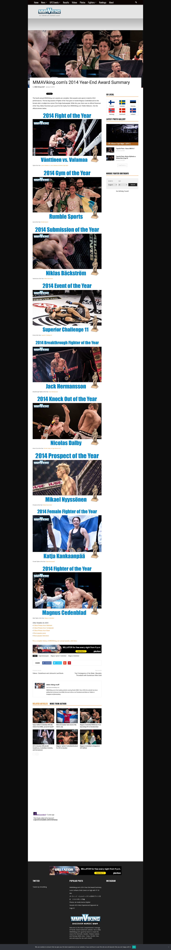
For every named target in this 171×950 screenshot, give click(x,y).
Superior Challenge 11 (46, 335)
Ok (134, 947)
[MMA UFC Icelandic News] (132, 110)
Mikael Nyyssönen (47, 505)
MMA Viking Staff (39, 87)
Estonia (133, 106)
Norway (111, 114)
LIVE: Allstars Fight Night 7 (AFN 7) (119, 143)
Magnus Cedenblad (49, 618)
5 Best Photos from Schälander (44, 628)
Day (120, 181)
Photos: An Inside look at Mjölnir (79, 902)
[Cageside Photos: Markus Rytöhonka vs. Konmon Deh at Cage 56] (110, 158)
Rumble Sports (44, 222)
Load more (122, 165)
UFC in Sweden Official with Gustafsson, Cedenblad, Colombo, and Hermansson (43, 748)
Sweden (122, 106)
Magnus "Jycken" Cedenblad (58, 656)
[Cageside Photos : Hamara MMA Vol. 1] (110, 150)
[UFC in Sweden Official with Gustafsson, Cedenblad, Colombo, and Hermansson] (43, 736)
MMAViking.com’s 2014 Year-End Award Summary (85, 887)
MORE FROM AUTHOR (58, 703)
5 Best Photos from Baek (42, 630)
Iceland (133, 114)
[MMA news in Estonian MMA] (132, 102)
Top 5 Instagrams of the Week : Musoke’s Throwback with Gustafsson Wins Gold (88, 674)
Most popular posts (40, 633)
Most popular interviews (41, 636)
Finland (111, 106)
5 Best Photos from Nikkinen (43, 625)
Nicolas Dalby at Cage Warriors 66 (52, 448)
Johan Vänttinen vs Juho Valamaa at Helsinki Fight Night (54, 165)
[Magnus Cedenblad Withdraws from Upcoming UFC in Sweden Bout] (91, 715)
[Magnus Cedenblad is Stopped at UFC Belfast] (91, 736)
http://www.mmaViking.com (52, 687)
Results (66, 2)
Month (110, 181)
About (111, 2)
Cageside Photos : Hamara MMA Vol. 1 (125, 148)
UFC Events (54, 2)
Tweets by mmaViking (40, 887)
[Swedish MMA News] (111, 102)
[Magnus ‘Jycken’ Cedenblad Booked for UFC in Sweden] (67, 736)
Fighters (91, 2)
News (43, 2)
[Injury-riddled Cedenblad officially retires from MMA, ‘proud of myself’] (43, 715)
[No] (169, 947)
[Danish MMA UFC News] (122, 110)
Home (36, 2)
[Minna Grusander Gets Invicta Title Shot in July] (67, 715)
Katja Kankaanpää (50, 561)
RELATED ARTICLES (40, 703)
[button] (136, 2)
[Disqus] (67, 784)
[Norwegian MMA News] (111, 110)
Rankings (102, 2)
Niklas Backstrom (48, 278)
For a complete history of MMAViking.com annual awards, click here (55, 641)
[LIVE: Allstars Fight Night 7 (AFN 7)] (122, 134)
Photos (82, 2)
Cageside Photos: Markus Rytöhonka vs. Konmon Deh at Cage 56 (126, 157)
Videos (74, 2)
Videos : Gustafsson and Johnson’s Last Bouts (48, 673)
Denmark (122, 114)
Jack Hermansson (53, 391)
